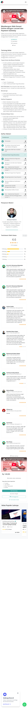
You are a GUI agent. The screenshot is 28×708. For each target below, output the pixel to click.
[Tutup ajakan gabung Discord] (18, 693)
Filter (24, 235)
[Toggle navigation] (25, 2)
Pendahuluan (5, 137)
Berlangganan (14, 496)
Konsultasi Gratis (15, 499)
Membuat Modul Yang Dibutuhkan (10, 155)
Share (14, 45)
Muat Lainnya (14, 456)
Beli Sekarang (14, 491)
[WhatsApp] (24, 704)
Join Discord (6, 704)
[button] (25, 2)
